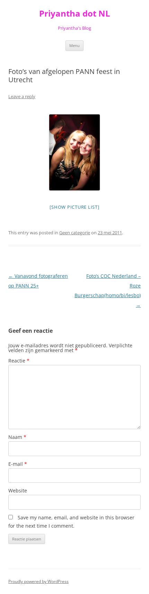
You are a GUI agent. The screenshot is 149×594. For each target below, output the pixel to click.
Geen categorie (74, 232)
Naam (17, 437)
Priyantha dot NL (74, 13)
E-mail (17, 464)
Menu (74, 45)
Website (17, 490)
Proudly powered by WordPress (38, 581)
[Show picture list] (74, 207)
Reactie (18, 360)
